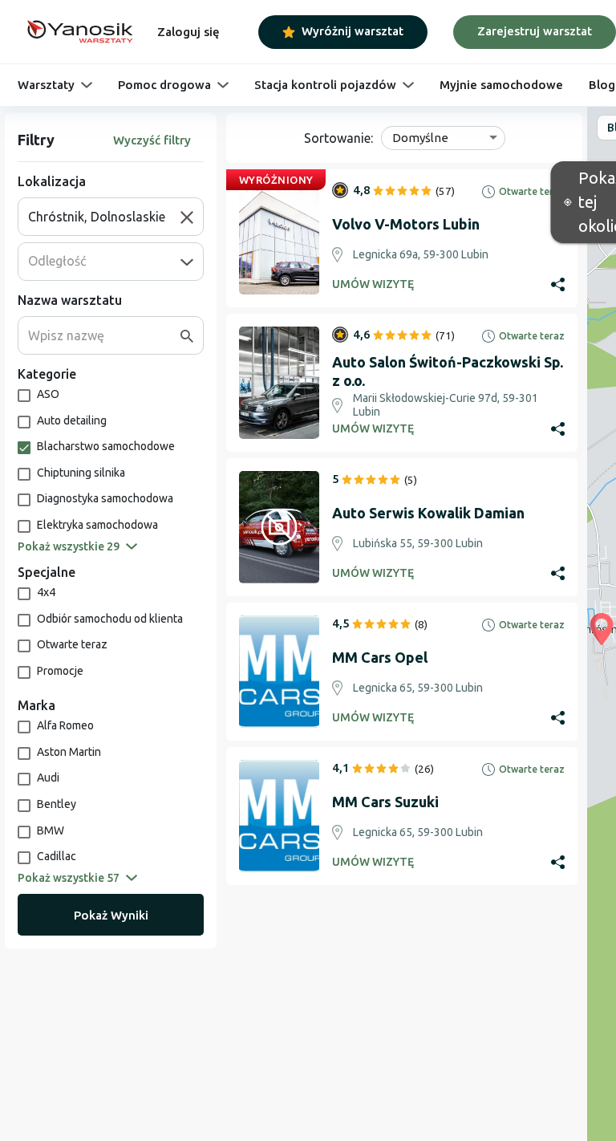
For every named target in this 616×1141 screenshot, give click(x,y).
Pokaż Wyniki (111, 915)
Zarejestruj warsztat (534, 31)
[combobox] (104, 216)
